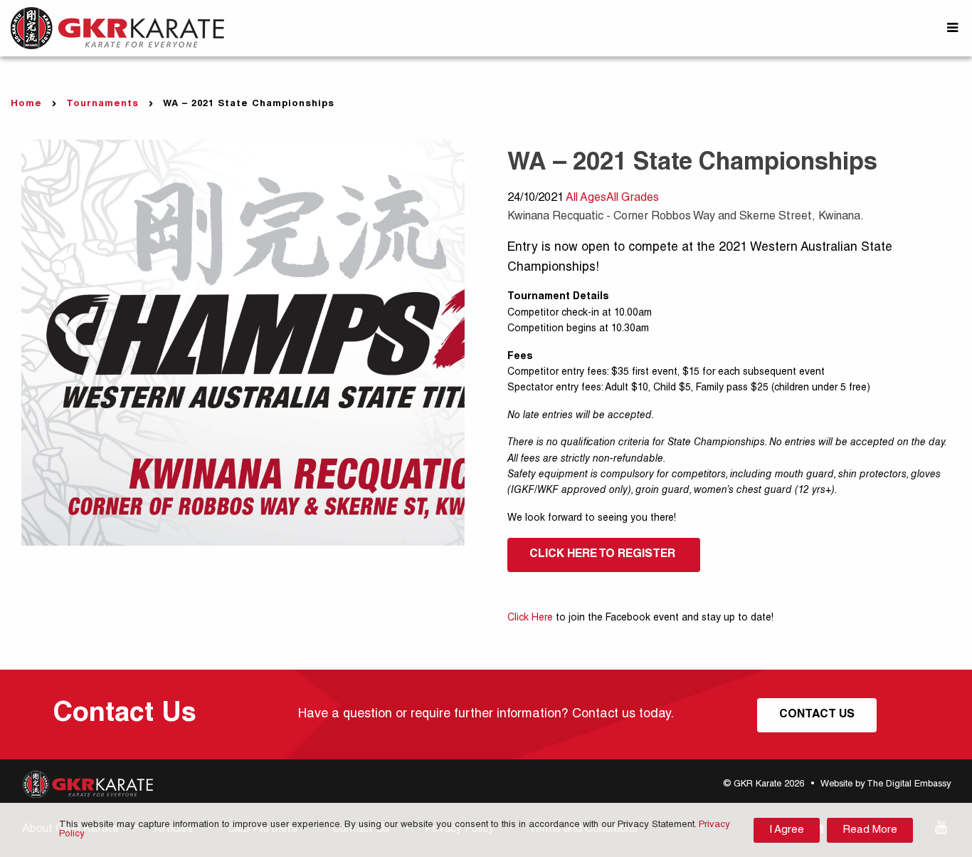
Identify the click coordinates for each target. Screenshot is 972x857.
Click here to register (603, 555)
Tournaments (102, 104)
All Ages (586, 198)
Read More (869, 830)
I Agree (786, 830)
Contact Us (817, 715)
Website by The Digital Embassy (885, 784)
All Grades (632, 198)
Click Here (530, 618)
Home (26, 104)
